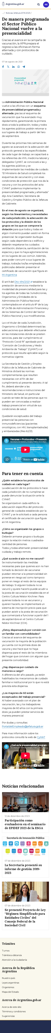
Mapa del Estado (10, 992)
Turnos (5, 950)
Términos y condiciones (14, 1011)
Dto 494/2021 (22, 281)
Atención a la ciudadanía (14, 960)
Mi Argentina (9, 274)
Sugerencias (8, 1016)
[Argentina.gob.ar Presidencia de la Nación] (13, 4)
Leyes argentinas (10, 982)
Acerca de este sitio (11, 1007)
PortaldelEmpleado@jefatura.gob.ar (22, 726)
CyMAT (41, 737)
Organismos (8, 987)
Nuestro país (8, 978)
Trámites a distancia (12, 955)
